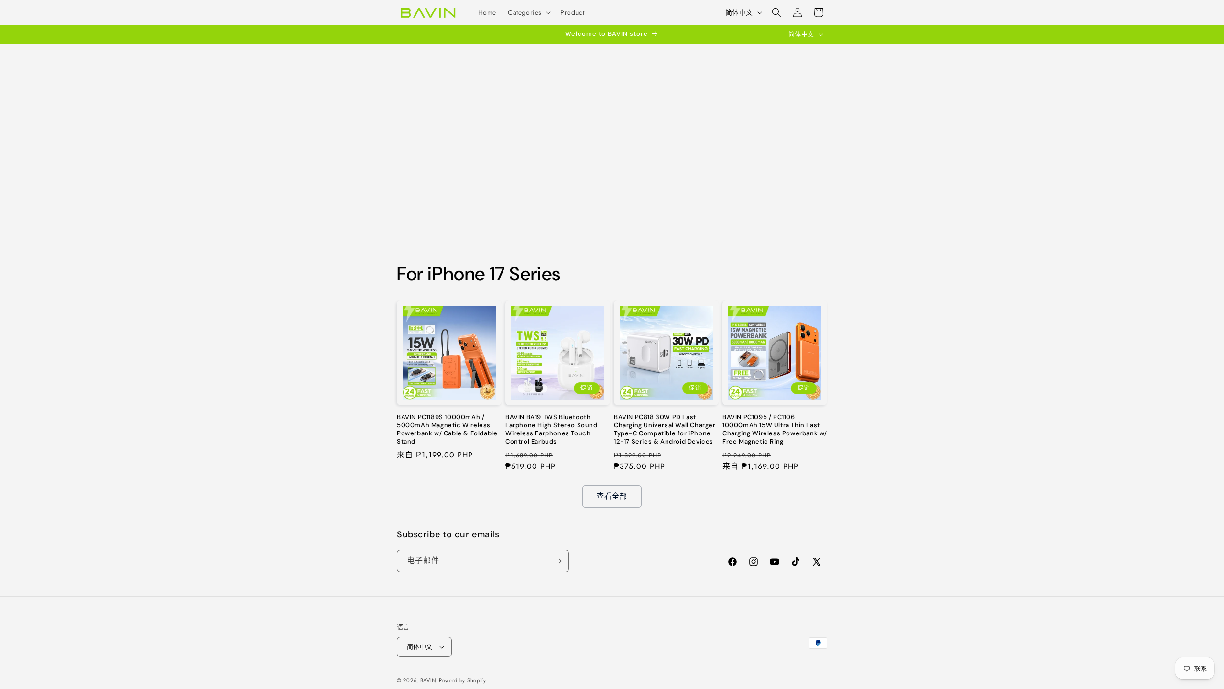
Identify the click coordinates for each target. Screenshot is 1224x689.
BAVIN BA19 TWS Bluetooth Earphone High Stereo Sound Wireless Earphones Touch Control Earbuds (551, 429)
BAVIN (428, 680)
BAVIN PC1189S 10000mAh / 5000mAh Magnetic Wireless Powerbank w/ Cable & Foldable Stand (447, 429)
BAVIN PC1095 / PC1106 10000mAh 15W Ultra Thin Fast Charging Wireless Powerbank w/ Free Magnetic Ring (774, 429)
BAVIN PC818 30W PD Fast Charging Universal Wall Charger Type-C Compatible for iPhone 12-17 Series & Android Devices (665, 429)
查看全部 (612, 496)
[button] (528, 12)
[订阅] (557, 561)
